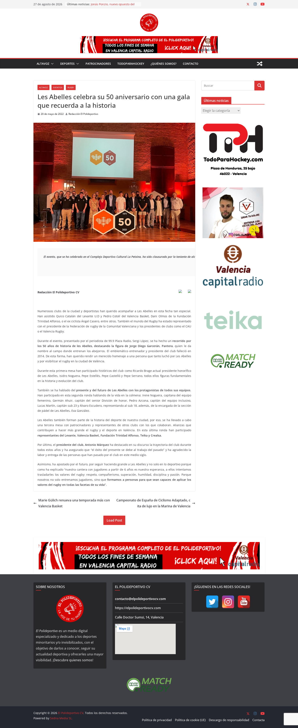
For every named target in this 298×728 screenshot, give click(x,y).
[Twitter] (212, 601)
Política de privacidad (157, 720)
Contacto (190, 64)
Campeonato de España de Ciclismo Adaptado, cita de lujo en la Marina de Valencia (153, 503)
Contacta (258, 720)
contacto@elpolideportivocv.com (140, 599)
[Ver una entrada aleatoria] (260, 64)
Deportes (67, 64)
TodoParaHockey (130, 64)
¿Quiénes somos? (163, 64)
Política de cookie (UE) (190, 720)
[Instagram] (228, 601)
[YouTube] (243, 601)
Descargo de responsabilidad (229, 720)
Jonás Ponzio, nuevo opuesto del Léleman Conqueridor (113, 6)
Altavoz (43, 64)
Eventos (57, 87)
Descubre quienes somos (73, 660)
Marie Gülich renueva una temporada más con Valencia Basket (74, 503)
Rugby (71, 87)
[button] (51, 64)
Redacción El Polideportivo (83, 114)
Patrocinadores (98, 64)
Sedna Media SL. (61, 718)
